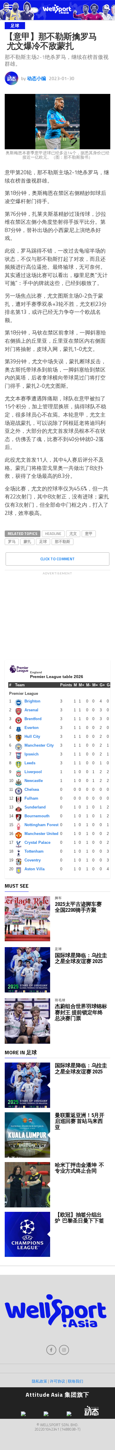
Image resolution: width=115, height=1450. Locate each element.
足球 (43, 541)
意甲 (89, 533)
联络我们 (75, 1381)
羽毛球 (60, 999)
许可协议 (57, 1381)
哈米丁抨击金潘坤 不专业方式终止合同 (79, 1168)
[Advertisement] (57, 614)
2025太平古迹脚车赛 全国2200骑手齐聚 (78, 907)
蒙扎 (27, 541)
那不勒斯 (62, 541)
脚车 (58, 897)
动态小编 (36, 78)
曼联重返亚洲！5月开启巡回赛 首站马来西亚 (79, 1121)
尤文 (73, 533)
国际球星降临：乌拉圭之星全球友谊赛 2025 (81, 958)
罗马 (12, 541)
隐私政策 (39, 1381)
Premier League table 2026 (56, 676)
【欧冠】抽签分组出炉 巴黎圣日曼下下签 (79, 1218)
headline (53, 533)
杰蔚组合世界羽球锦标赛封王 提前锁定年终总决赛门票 (81, 1012)
